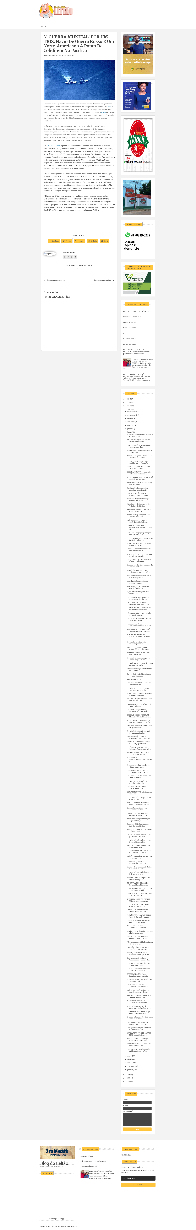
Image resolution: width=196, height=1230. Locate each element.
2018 (127, 1075)
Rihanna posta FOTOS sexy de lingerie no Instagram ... (138, 753)
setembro (131, 422)
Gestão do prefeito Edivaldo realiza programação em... (137, 814)
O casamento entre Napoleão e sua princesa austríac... (140, 1018)
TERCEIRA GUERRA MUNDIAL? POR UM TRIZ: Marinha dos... (138, 630)
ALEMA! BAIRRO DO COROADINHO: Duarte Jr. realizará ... (140, 539)
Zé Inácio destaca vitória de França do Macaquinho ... (140, 484)
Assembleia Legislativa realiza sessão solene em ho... (138, 441)
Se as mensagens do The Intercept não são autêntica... (140, 510)
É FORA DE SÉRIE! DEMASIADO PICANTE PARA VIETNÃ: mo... (138, 804)
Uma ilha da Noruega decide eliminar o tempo (137, 582)
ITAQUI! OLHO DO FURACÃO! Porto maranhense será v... (140, 664)
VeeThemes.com (72, 1226)
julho (129, 429)
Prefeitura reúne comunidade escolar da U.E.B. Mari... (138, 689)
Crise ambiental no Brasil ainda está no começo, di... (138, 766)
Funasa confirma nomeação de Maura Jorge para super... (138, 743)
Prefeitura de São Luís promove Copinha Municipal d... (139, 841)
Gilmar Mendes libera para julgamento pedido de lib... (137, 809)
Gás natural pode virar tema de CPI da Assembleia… (138, 468)
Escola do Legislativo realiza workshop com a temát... (137, 489)
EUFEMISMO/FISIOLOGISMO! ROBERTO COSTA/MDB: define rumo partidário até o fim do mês (136, 352)
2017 (127, 1078)
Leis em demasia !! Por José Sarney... (136, 311)
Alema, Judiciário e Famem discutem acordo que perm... (138, 954)
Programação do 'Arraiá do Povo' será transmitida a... (139, 777)
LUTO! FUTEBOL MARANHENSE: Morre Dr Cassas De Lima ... (139, 916)
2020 (127, 406)
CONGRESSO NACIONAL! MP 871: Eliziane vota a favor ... (139, 964)
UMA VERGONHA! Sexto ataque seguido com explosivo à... (138, 462)
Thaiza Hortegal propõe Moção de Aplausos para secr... (139, 516)
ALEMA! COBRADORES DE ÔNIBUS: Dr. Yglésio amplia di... (140, 694)
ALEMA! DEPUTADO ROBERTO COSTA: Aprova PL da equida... (139, 721)
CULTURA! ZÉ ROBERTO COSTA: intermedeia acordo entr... (139, 609)
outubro (130, 418)
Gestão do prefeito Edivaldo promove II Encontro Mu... (137, 937)
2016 (127, 1081)
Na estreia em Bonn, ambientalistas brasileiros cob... (139, 625)
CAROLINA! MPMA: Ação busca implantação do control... (138, 1023)
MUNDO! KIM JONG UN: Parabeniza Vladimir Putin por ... (140, 700)
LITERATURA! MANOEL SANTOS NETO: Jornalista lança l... (139, 1034)
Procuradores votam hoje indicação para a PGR (136, 643)
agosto (129, 425)
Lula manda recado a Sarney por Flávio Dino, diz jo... (139, 620)
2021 (127, 402)
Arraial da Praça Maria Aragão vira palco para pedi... (140, 435)
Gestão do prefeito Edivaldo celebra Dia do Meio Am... (137, 911)
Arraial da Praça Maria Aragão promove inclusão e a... (138, 500)
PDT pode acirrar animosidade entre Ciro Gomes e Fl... (138, 970)
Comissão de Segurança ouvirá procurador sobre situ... (138, 921)
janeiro (130, 1070)
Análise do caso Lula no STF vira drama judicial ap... (139, 544)
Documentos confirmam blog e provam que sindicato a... (138, 1013)
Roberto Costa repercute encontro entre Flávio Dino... (139, 451)
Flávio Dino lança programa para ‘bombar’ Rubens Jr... (139, 534)
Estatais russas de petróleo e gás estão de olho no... (139, 705)
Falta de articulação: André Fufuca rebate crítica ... (139, 670)
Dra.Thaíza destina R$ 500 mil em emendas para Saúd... (139, 889)
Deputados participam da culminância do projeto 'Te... (138, 603)
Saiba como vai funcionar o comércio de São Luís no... (137, 521)
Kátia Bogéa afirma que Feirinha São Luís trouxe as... (139, 614)
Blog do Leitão (54, 1163)
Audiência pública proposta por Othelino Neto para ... (138, 879)
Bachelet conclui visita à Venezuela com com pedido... (140, 566)
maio (129, 1056)
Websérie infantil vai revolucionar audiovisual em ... (139, 857)
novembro (131, 415)
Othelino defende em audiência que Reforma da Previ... (139, 836)
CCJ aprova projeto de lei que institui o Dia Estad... (137, 782)
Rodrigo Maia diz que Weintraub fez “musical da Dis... (139, 1029)
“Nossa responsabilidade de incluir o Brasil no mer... (140, 943)
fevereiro (130, 1066)
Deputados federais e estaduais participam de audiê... (139, 798)
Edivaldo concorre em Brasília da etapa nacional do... (139, 980)
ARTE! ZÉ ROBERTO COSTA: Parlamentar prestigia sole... (138, 571)
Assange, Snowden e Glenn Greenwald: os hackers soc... (138, 648)
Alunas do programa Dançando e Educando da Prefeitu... (139, 457)
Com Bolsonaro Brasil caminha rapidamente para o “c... (138, 1050)
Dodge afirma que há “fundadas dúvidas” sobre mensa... (139, 561)
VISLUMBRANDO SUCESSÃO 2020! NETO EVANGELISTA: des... (139, 852)
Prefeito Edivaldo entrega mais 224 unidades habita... (138, 732)
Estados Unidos (53, 146)
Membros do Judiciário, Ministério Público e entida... (139, 830)
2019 (127, 409)
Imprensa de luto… (130, 344)
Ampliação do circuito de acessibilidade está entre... (137, 927)
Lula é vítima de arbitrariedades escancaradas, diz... (139, 446)
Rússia (103, 112)
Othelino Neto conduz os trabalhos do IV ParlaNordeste (139, 868)
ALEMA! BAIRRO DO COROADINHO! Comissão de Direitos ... (140, 478)
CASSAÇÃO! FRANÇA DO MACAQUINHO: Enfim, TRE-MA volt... (139, 527)
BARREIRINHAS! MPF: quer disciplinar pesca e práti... (137, 975)
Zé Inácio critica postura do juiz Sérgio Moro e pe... (138, 820)
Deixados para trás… (130, 328)
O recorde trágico (129, 339)
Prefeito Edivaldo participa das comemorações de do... (138, 659)
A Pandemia (127, 333)
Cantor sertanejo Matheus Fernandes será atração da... (138, 959)
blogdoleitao (54, 55)
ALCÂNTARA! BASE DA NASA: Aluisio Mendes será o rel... (137, 1002)
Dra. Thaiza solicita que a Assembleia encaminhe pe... (138, 986)
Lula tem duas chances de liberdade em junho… (136, 787)
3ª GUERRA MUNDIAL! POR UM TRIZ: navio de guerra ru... (138, 900)
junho (129, 432)
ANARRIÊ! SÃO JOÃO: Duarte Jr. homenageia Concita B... (138, 598)
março (129, 1063)
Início (43, 26)
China (109, 107)
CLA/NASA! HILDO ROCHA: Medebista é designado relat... (139, 748)
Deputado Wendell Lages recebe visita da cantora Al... (139, 550)
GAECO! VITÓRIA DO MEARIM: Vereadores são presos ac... (138, 948)
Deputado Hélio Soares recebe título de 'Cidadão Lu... (138, 825)
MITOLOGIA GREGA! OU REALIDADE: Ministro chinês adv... (138, 636)
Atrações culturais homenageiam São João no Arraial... (139, 555)
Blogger (62, 1219)
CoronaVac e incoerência (132, 317)
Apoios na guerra (129, 322)
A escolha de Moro (134, 679)
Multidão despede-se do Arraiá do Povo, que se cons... (139, 654)
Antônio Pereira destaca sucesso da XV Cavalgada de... (139, 577)
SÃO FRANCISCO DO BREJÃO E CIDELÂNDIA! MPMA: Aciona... (139, 716)
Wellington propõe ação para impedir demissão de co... (138, 991)
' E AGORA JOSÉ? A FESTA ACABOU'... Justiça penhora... (138, 494)
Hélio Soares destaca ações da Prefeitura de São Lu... (138, 505)
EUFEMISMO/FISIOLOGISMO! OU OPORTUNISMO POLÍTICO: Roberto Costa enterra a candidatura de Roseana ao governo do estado (138, 364)
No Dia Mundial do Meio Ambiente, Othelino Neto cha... (140, 932)
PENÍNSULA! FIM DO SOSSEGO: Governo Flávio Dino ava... (138, 884)
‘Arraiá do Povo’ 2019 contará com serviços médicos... (139, 727)
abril (129, 1059)
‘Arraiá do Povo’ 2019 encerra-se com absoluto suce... (139, 684)
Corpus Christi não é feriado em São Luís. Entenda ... (139, 675)
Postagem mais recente (56, 280)
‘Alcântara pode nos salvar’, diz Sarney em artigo (138, 846)
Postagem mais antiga (102, 280)
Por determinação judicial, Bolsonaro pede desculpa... (138, 711)
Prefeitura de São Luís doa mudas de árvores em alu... (139, 873)
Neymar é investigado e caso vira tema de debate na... (139, 1045)
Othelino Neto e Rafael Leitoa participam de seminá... (138, 905)
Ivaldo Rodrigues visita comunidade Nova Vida (136, 863)
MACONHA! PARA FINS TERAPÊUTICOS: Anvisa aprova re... (139, 760)
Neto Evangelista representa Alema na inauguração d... (137, 1039)
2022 (127, 399)
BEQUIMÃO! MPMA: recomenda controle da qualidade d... (139, 473)
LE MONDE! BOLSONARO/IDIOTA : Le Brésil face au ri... (139, 895)
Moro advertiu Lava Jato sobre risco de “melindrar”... (138, 587)
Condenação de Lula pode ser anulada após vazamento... (138, 771)
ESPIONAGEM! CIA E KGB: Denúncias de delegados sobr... (139, 737)
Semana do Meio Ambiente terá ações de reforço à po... (139, 996)
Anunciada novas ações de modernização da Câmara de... (139, 1007)
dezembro (131, 412)
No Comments (69, 55)
